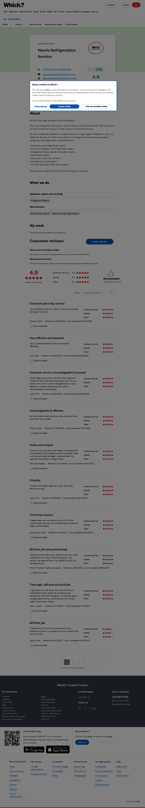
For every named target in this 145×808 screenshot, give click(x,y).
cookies (47, 90)
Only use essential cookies (96, 106)
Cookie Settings (40, 106)
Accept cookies (64, 106)
